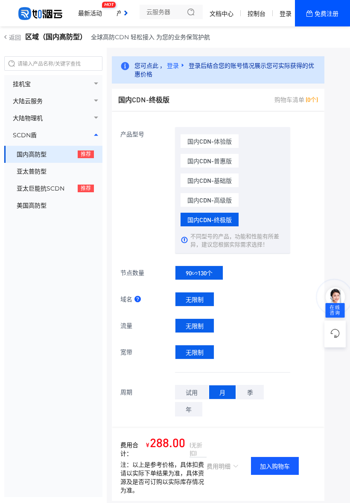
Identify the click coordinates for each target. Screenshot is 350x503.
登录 (286, 13)
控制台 (256, 13)
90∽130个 (199, 273)
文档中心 (221, 13)
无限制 (195, 299)
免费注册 (326, 13)
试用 (192, 392)
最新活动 (92, 10)
